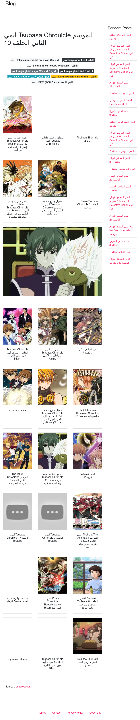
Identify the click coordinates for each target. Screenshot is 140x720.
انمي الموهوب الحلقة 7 (121, 151)
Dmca (42, 712)
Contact (56, 712)
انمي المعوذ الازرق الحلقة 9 (119, 113)
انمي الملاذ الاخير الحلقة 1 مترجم (122, 123)
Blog (10, 3)
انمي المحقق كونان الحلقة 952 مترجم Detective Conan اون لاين (121, 51)
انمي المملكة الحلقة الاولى (120, 36)
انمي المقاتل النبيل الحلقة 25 (119, 177)
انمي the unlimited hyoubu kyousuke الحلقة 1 (52, 65)
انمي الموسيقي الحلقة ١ (122, 168)
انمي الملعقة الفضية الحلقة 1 (120, 188)
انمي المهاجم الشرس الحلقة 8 (120, 243)
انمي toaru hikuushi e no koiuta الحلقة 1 (74, 76)
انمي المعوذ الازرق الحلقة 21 (119, 217)
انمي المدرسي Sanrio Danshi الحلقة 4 (121, 102)
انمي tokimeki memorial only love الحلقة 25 (35, 60)
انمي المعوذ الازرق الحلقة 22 (119, 84)
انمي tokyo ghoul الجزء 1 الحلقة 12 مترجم (34, 71)
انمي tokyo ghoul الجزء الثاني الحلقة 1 (52, 82)
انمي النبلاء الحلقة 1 (120, 252)
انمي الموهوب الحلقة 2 (121, 93)
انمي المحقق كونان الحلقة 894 (119, 160)
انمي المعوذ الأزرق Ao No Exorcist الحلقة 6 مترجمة (121, 230)
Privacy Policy (75, 712)
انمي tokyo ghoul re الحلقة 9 (78, 60)
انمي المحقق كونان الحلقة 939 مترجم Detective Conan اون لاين (121, 138)
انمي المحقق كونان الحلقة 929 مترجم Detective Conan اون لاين (121, 69)
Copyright (95, 712)
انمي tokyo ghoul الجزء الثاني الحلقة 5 (28, 76)
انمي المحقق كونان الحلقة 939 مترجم (119, 260)
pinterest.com (23, 686)
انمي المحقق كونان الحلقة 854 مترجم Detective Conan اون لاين (121, 202)
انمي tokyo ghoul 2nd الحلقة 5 (76, 71)
